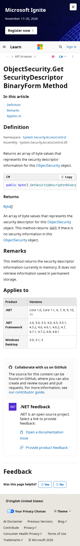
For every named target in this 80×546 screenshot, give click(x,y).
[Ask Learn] (53, 56)
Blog (61, 521)
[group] (40, 185)
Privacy (29, 528)
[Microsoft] (40, 47)
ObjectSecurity (48, 165)
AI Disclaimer (12, 521)
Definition (14, 105)
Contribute (11, 528)
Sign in (72, 47)
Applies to (14, 116)
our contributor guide (26, 392)
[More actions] (73, 56)
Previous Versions (40, 521)
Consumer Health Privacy (21, 534)
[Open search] (60, 47)
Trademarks (11, 540)
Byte (6, 206)
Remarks (13, 110)
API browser (23, 56)
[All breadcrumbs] (7, 56)
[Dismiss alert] (73, 6)
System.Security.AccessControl (44, 137)
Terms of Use (57, 534)
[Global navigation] (4, 47)
